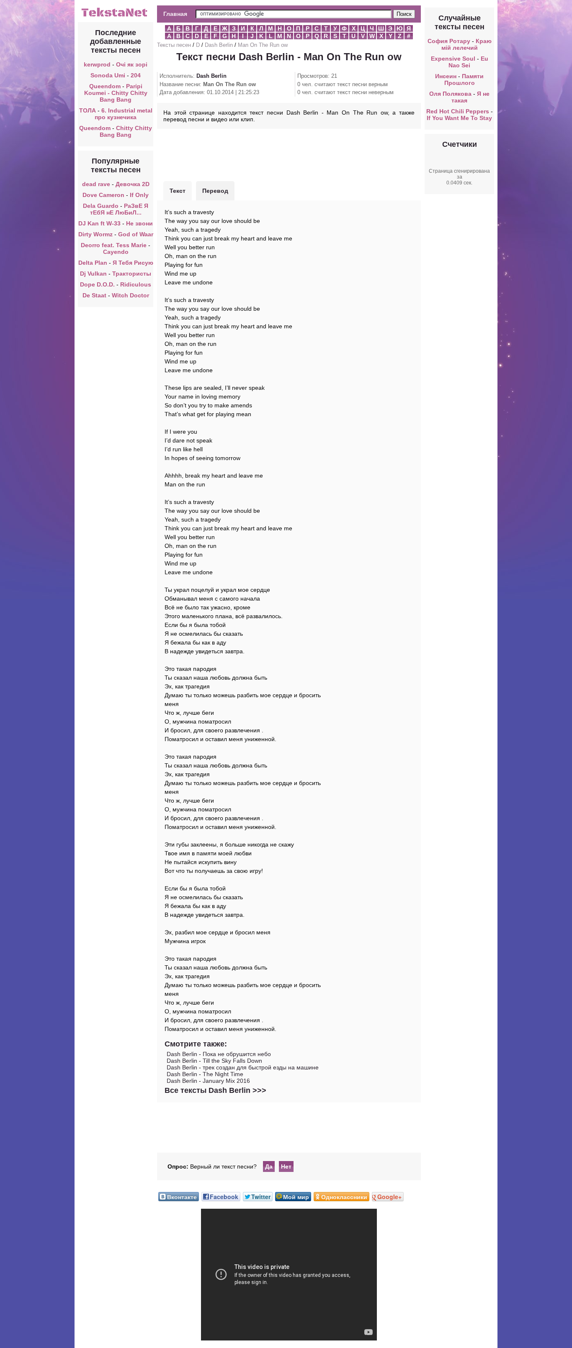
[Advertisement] (289, 154)
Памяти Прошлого (464, 79)
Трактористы (131, 273)
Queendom (105, 86)
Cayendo (116, 251)
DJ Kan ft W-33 (99, 223)
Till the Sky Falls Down (232, 1060)
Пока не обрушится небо (237, 1054)
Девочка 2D (132, 184)
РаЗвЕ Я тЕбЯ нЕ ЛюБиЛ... (119, 209)
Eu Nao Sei (468, 62)
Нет (286, 1166)
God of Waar (135, 234)
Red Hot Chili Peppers (457, 111)
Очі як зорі (131, 64)
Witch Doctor (130, 295)
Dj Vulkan (93, 273)
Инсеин (445, 76)
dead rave (96, 184)
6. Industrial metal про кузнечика (123, 113)
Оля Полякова (450, 93)
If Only (139, 195)
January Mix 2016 (226, 1080)
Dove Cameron (103, 195)
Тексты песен (174, 45)
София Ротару (449, 41)
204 (136, 75)
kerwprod (97, 64)
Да (269, 1166)
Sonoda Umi (107, 75)
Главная (175, 13)
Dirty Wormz (95, 234)
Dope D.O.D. (97, 284)
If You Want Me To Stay (459, 118)
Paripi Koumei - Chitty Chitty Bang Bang (115, 93)
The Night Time (223, 1074)
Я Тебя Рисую (133, 262)
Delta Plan (92, 262)
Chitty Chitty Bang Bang (126, 131)
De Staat (94, 295)
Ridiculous (135, 284)
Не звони (139, 223)
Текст (178, 190)
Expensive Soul (453, 58)
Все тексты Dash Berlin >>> (215, 1090)
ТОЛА (87, 110)
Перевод (215, 190)
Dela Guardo (101, 205)
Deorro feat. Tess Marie (114, 245)
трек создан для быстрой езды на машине (261, 1067)
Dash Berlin (219, 45)
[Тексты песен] (115, 16)
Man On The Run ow (263, 45)
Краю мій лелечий (466, 44)
